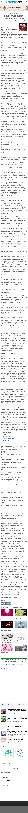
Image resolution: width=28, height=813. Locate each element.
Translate (12, 782)
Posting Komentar (14, 22)
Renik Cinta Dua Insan (8, 436)
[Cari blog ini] (26, 1)
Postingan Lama (22, 704)
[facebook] (2, 603)
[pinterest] (6, 603)
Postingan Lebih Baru (7, 704)
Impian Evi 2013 (7, 440)
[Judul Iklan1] (9, 758)
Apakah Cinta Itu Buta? (8, 438)
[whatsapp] (8, 603)
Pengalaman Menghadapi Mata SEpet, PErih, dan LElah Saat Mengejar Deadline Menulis (16, 711)
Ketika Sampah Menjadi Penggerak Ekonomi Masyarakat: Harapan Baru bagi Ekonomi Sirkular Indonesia (17, 718)
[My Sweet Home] (14, 1)
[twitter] (4, 603)
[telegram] (10, 603)
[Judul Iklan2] (19, 758)
